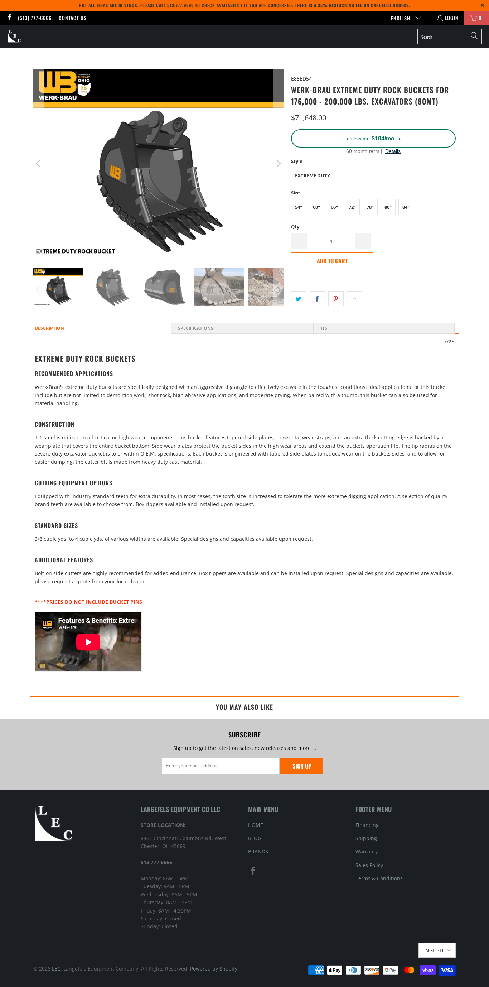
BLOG (254, 838)
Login (452, 17)
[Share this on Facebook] (317, 298)
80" (388, 207)
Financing (367, 825)
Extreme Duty (312, 175)
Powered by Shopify (213, 968)
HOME (255, 825)
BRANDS (258, 851)
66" (334, 207)
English (401, 18)
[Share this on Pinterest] (336, 298)
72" (352, 207)
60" (316, 207)
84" (406, 207)
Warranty (366, 851)
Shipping (366, 838)
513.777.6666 (180, 5)
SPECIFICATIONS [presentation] (194, 328)
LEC (56, 968)
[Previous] (38, 163)
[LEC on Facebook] (9, 17)
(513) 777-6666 (35, 17)
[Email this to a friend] (354, 298)
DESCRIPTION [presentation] (49, 328)
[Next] (278, 163)
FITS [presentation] (322, 328)
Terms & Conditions (379, 878)
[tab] (100, 328)
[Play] (158, 163)
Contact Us (73, 17)
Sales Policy (369, 865)
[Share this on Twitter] (298, 298)
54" (298, 207)
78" (370, 207)
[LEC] (14, 36)
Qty (295, 226)
